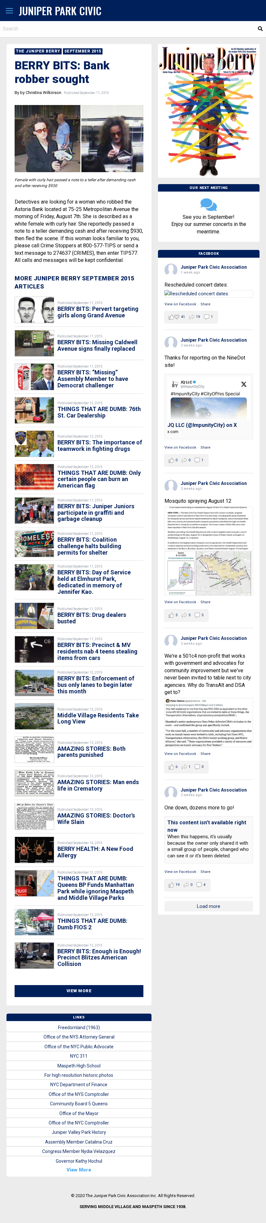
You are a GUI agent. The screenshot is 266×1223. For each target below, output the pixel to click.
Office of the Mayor (79, 1113)
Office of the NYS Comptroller (79, 1094)
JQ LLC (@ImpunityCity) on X (202, 425)
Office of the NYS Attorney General (79, 1037)
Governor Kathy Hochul (79, 1161)
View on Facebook (180, 304)
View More (79, 990)
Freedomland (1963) (79, 1027)
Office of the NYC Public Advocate (79, 1046)
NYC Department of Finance (78, 1084)
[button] (9, 11)
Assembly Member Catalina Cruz (79, 1142)
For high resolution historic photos (78, 1075)
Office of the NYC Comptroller (79, 1122)
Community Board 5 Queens (79, 1103)
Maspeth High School (79, 1065)
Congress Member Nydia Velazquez (78, 1151)
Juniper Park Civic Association (214, 267)
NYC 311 (79, 1056)
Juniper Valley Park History (79, 1132)
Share (205, 304)
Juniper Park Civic (60, 10)
